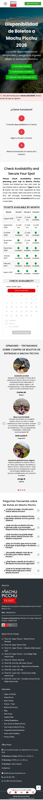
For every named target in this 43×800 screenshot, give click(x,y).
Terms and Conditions (12, 733)
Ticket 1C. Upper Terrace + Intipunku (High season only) (22, 649)
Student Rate (8, 717)
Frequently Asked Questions (14, 730)
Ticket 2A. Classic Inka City (14, 660)
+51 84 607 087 (9, 777)
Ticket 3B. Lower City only (13, 670)
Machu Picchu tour (11, 707)
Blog (5, 711)
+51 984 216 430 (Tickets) (12, 781)
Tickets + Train (9, 704)
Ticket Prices (8, 697)
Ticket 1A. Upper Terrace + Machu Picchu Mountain (19, 640)
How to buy (8, 714)
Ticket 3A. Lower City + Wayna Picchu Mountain (21, 666)
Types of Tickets (10, 694)
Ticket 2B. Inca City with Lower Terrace (18, 663)
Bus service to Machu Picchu (14, 724)
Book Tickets (8, 701)
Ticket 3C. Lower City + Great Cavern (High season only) (20, 674)
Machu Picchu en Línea (21, 796)
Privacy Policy (9, 737)
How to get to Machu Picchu (14, 727)
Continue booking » (21, 332)
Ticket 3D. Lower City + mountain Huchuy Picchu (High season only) (22, 680)
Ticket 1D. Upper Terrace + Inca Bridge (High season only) (20, 655)
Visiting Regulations (11, 720)
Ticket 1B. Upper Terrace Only (15, 645)
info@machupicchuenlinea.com (14, 773)
